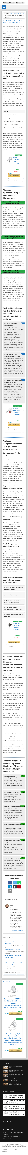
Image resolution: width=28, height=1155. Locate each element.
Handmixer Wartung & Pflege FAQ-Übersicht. (14, 974)
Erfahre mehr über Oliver (17, 930)
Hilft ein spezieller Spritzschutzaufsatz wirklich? (11, 595)
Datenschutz (18, 1150)
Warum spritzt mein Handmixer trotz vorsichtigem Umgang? (13, 588)
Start (11, 13)
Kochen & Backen (5, 1145)
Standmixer (14, 1145)
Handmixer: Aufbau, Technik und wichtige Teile (16, 1075)
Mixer (10, 1145)
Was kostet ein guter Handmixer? (12, 949)
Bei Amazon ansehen (14, 175)
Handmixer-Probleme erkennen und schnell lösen (16, 1079)
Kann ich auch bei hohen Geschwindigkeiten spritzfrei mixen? (13, 608)
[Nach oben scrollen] (25, 1152)
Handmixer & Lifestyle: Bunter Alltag (16, 1066)
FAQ (23, 13)
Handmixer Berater (13, 2)
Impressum (23, 1150)
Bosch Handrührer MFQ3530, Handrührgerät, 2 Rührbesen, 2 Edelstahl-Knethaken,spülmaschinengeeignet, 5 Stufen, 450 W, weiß (12, 1003)
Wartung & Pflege (17, 13)
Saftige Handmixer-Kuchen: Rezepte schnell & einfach (15, 1083)
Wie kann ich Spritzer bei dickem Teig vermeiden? (13, 615)
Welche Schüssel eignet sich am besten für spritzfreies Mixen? (12, 601)
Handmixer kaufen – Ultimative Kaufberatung (16, 1070)
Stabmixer (19, 1145)
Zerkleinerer (23, 1145)
